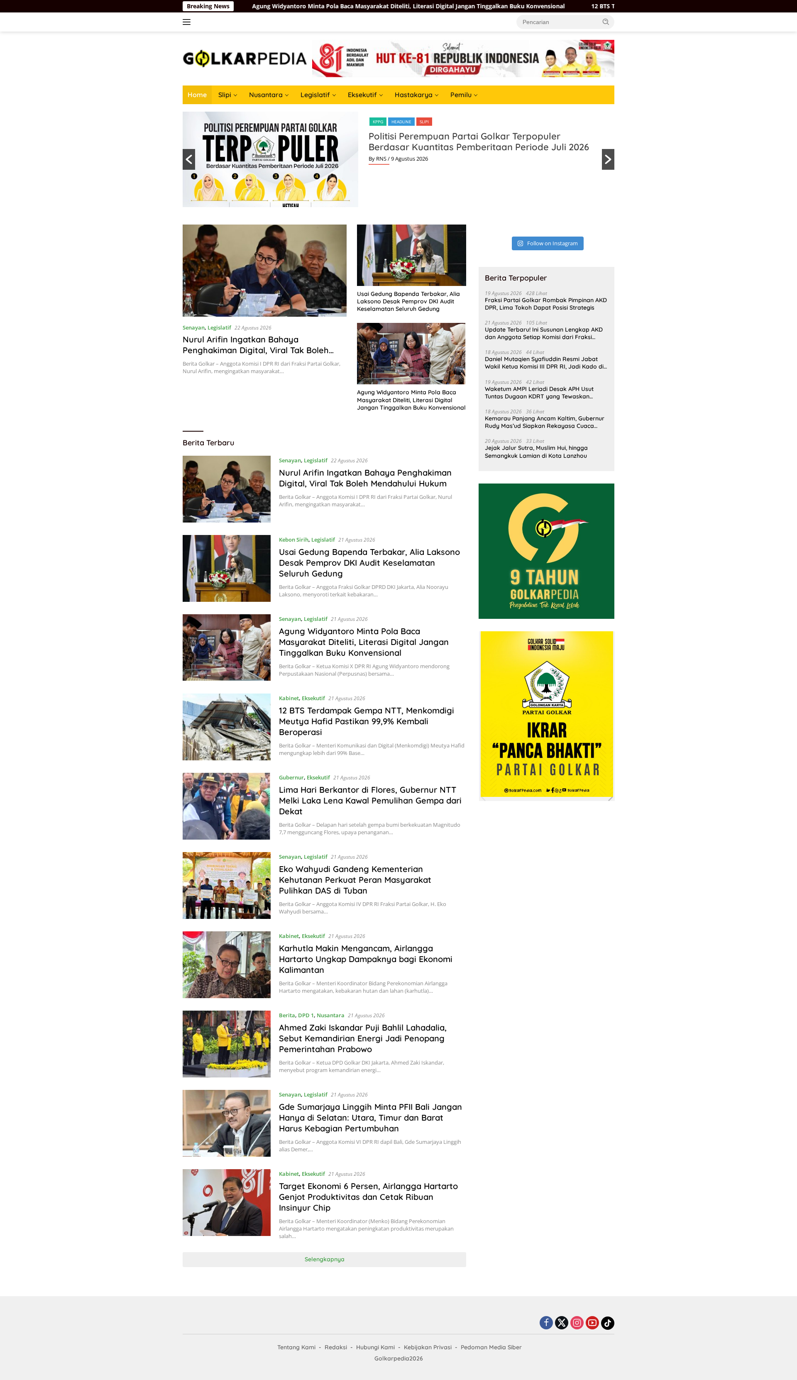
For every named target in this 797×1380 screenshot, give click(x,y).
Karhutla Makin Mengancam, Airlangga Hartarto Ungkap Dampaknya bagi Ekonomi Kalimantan (365, 959)
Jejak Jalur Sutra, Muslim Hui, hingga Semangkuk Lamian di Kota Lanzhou (536, 451)
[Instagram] (577, 1323)
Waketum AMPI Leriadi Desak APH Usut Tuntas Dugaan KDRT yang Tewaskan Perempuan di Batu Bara (539, 392)
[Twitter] (561, 1323)
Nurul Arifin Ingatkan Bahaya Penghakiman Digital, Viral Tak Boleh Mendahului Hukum (256, 350)
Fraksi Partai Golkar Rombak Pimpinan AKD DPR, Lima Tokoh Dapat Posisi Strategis (546, 303)
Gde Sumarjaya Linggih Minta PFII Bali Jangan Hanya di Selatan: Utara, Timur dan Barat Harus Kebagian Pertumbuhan (370, 1117)
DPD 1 (306, 1015)
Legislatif (315, 94)
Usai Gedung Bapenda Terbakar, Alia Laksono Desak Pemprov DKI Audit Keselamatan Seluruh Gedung (408, 301)
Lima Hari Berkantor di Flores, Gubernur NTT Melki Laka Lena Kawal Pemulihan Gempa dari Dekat (370, 800)
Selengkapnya (325, 1259)
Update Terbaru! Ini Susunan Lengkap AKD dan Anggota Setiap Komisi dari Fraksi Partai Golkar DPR (544, 333)
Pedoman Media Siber (491, 1347)
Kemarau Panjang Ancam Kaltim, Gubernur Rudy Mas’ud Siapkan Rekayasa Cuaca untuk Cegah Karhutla (544, 422)
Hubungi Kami (375, 1347)
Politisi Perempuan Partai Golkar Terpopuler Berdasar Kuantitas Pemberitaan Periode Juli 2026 (479, 141)
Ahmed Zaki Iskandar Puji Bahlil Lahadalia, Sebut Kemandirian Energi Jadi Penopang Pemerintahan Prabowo (363, 1038)
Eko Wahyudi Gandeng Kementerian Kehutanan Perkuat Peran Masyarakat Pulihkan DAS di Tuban (355, 880)
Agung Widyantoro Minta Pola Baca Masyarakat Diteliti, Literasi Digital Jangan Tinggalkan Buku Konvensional (333, 6)
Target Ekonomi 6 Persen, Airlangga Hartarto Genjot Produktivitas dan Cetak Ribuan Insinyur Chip (368, 1197)
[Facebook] (546, 1323)
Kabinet (289, 698)
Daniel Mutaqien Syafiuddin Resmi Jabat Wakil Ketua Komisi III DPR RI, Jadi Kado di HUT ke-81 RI (544, 362)
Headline (401, 122)
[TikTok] (607, 1323)
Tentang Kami (296, 1347)
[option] (398, 159)
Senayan (194, 327)
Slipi (224, 94)
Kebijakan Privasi (428, 1347)
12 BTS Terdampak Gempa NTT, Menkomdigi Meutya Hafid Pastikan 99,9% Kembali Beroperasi (366, 721)
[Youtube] (592, 1323)
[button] (606, 21)
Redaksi (336, 1347)
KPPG (378, 122)
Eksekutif (362, 94)
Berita (287, 1015)
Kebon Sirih (293, 539)
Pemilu (461, 94)
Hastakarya (414, 94)
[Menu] (188, 22)
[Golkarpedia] (245, 58)
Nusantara (266, 94)
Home (197, 94)
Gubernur (291, 777)
